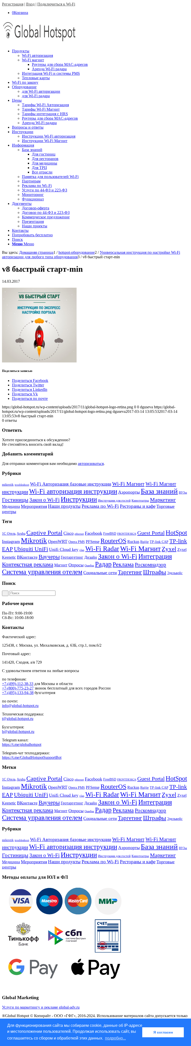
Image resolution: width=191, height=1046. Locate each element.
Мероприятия (34, 506)
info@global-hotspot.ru (20, 705)
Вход (30, 4)
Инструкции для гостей (114, 500)
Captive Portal (44, 532)
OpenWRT (57, 541)
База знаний (159, 491)
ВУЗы (183, 492)
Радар (103, 564)
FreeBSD (109, 533)
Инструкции (79, 499)
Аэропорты (129, 492)
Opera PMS (76, 542)
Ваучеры (49, 557)
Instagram (11, 541)
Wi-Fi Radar (102, 548)
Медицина (11, 506)
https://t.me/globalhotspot (21, 744)
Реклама (123, 564)
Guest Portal (151, 533)
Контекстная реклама (27, 564)
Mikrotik (34, 540)
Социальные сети (100, 572)
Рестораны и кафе (137, 506)
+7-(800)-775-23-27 (18, 688)
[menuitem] (100, 64)
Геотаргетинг (72, 557)
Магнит (60, 565)
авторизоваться (91, 463)
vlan (81, 550)
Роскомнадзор (150, 564)
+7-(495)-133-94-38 (18, 693)
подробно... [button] (115, 1038)
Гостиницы (15, 500)
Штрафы (154, 572)
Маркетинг (163, 500)
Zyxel (169, 548)
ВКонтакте (27, 557)
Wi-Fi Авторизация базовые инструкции (70, 484)
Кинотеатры (140, 500)
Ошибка (89, 565)
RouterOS (113, 540)
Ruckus (133, 541)
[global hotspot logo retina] (39, 42)
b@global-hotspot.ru (18, 731)
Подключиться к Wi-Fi (56, 4)
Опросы (76, 564)
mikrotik (8, 484)
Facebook (93, 533)
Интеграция (155, 556)
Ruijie (144, 542)
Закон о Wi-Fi (44, 500)
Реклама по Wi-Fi (100, 506)
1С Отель (9, 533)
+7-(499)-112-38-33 (17, 684)
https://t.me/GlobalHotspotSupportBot (31, 757)
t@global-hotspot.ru (17, 718)
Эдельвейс (175, 573)
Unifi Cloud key (63, 549)
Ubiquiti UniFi (31, 549)
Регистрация (12, 4)
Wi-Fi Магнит (128, 484)
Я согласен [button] (163, 1032)
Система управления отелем (42, 572)
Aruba (21, 533)
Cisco (68, 533)
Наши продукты (64, 506)
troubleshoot (22, 484)
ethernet (79, 533)
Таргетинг (130, 572)
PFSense (92, 541)
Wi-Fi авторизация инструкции (73, 491)
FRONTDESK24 (126, 533)
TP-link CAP (159, 542)
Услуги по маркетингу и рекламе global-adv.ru (41, 1007)
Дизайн (90, 557)
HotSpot (176, 532)
